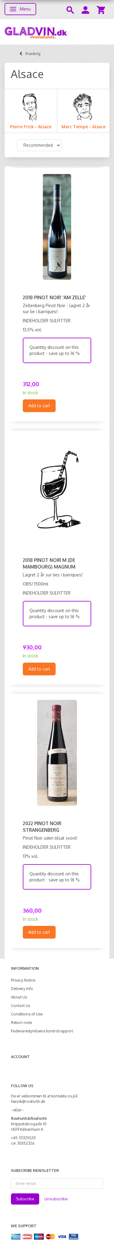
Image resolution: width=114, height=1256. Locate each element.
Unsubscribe (56, 1198)
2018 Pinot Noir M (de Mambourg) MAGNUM (49, 563)
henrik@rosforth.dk (28, 1101)
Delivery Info (22, 988)
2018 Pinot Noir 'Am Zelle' (54, 297)
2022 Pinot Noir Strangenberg (42, 826)
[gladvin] (57, 31)
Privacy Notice (23, 980)
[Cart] (100, 9)
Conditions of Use (27, 1014)
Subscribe (25, 1198)
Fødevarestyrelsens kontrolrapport (42, 1030)
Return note (21, 1022)
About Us (19, 997)
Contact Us (20, 1005)
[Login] (85, 9)
